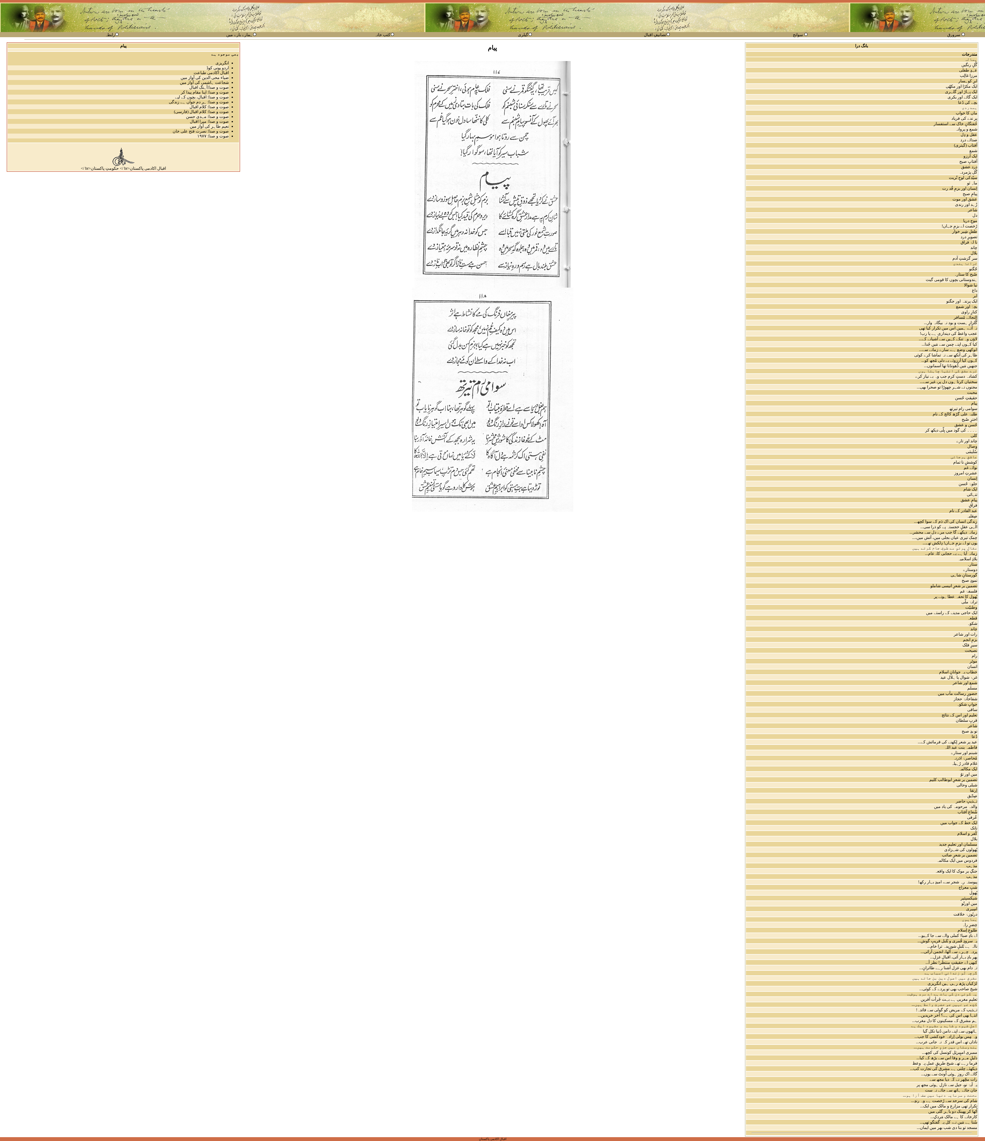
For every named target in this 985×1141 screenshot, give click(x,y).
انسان (972, 666)
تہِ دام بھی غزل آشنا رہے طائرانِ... (948, 968)
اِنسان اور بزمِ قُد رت (959, 188)
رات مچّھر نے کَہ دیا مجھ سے (953, 1079)
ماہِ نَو (972, 183)
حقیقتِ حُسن (966, 398)
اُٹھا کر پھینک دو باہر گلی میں (952, 1111)
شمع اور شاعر (965, 682)
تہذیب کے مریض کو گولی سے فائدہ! (946, 1010)
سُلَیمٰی (971, 451)
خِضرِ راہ (969, 925)
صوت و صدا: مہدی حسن (207, 116)
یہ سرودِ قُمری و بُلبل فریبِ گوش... (947, 941)
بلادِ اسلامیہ (967, 559)
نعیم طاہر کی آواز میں (209, 126)
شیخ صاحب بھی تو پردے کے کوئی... (948, 989)
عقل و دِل (969, 134)
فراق (973, 505)
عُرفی (972, 817)
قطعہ (972, 618)
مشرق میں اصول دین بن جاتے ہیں (944, 978)
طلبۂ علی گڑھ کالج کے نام (955, 414)
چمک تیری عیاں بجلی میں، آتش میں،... (944, 537)
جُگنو (973, 269)
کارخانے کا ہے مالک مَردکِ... (953, 1117)
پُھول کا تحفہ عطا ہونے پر (955, 596)
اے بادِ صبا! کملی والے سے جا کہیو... (947, 935)
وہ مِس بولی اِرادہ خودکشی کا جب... (945, 1036)
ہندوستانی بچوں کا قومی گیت (951, 279)
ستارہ (972, 564)
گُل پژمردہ (968, 172)
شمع (973, 150)
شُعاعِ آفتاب (967, 812)
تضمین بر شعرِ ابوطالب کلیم (953, 779)
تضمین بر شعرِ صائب (959, 855)
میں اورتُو (969, 903)
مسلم (972, 688)
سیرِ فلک (969, 645)
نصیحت (971, 650)
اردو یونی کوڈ (217, 68)
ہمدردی (969, 107)
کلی (974, 435)
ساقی (972, 709)
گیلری (523, 35)
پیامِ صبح (970, 194)
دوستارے (970, 569)
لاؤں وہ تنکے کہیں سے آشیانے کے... (948, 339)
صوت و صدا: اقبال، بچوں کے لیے (202, 97)
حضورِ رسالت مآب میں (957, 693)
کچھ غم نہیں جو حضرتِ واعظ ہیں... (944, 1004)
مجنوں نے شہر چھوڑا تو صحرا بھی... (947, 387)
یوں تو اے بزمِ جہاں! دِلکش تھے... (950, 543)
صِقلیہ (972, 516)
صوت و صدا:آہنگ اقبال (209, 87)
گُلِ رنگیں (969, 65)
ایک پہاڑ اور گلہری (961, 91)
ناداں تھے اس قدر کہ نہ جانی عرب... (946, 1042)
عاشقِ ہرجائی (964, 457)
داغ (974, 290)
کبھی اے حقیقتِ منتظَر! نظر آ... (951, 962)
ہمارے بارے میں (239, 35)
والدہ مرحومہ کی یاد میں (955, 806)
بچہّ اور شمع (966, 306)
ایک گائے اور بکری (962, 97)
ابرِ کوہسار (967, 81)
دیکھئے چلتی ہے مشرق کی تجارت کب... (943, 1068)
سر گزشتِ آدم (964, 258)
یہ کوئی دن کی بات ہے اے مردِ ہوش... (942, 994)
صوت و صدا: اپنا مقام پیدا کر (205, 92)
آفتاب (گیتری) (965, 145)
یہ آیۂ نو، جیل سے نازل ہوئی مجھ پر (947, 1085)
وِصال (972, 446)
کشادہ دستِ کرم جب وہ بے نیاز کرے (946, 376)
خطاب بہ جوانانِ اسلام (958, 672)
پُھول (973, 892)
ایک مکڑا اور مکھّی (961, 86)
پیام (974, 403)
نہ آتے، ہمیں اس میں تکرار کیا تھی (948, 328)
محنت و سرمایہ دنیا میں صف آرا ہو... (940, 1095)
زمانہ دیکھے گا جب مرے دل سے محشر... (943, 532)
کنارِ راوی (969, 312)
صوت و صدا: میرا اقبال (209, 121)
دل (974, 215)
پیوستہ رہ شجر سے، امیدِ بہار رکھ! (947, 882)
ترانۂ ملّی (969, 602)
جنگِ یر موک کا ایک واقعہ (956, 871)
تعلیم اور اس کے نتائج (959, 715)
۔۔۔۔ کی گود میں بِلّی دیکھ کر (951, 430)
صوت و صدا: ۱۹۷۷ (213, 136)
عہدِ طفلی (968, 70)
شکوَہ (972, 623)
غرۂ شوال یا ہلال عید (958, 677)
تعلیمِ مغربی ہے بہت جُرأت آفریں (949, 999)
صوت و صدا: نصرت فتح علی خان (201, 131)
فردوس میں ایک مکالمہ (957, 860)
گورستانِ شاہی (964, 575)
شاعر (972, 210)
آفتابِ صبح (968, 161)
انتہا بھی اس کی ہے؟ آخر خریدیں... (947, 1015)
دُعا (974, 736)
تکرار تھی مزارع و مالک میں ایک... (948, 1106)
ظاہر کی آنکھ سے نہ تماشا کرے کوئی (945, 355)
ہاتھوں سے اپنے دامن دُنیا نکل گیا (950, 1031)
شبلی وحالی (967, 785)
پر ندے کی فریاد (964, 118)
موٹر (973, 661)
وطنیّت (971, 607)
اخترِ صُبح (969, 419)
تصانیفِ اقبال (655, 35)
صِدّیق (972, 796)
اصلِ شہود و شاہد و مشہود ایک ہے (944, 1026)
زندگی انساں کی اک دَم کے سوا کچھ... (945, 521)
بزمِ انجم (970, 639)
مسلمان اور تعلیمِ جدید (958, 844)
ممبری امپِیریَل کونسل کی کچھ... (949, 1052)
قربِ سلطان (966, 720)
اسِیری (971, 909)
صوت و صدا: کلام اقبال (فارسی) (201, 111)
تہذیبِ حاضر (966, 801)
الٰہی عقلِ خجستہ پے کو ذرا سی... (948, 527)
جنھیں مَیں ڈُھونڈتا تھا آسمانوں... (950, 366)
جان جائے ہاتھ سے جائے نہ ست (951, 1090)
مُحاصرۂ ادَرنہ (965, 758)
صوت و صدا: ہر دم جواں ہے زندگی (199, 102)
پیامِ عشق (969, 500)
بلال (974, 253)
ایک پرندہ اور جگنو (961, 301)
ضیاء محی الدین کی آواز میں (205, 77)
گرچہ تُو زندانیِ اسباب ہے (950, 973)
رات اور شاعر (965, 634)
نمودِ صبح (969, 580)
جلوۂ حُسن (968, 484)
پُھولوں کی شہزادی (960, 849)
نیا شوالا (970, 285)
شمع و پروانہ (966, 129)
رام (974, 656)
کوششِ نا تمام (965, 462)
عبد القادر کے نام (963, 510)
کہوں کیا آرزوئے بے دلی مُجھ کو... (949, 360)
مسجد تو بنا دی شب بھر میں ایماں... (947, 1127)
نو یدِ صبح (969, 731)
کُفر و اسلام (967, 833)
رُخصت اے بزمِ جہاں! (959, 226)
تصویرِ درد (969, 237)
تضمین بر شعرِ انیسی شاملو (953, 586)
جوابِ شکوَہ (967, 704)
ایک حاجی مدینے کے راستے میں (951, 612)
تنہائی (972, 494)
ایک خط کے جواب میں (958, 822)
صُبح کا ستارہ (965, 274)
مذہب (971, 866)
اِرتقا (973, 790)
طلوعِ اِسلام (967, 930)
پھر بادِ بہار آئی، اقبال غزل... (953, 957)
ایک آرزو (970, 156)
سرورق (953, 35)
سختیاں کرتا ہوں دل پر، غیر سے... (948, 381)
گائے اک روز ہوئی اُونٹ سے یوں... (949, 1074)
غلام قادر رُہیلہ (964, 763)
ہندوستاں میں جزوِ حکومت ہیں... (945, 1047)
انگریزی (222, 63)
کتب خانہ (382, 35)
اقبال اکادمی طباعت (211, 73)
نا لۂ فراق (969, 242)
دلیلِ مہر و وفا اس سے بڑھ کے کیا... (947, 1058)
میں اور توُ (968, 774)
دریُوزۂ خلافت (965, 914)
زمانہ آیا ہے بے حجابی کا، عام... (951, 553)
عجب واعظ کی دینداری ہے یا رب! (948, 333)
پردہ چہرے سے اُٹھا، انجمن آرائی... (949, 951)
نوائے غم (970, 467)
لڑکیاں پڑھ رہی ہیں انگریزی (952, 983)
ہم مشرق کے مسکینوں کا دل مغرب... (944, 1020)
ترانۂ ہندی (965, 263)
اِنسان (972, 478)
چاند (973, 247)
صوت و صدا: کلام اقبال (209, 107)
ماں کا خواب (966, 113)
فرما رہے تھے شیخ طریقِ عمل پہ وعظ (944, 1063)
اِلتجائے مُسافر (965, 317)
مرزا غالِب (968, 75)
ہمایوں (969, 919)
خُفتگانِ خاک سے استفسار (955, 124)
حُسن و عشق (965, 425)
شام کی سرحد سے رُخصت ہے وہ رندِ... (944, 1100)
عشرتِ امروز (965, 473)
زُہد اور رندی (966, 204)
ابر (975, 296)
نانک (973, 828)
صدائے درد (968, 140)
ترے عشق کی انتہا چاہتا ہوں (947, 371)
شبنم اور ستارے (964, 752)
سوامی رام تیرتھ (963, 408)
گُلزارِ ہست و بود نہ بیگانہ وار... (950, 323)
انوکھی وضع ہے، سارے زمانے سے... (948, 349)
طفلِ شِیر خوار (964, 231)
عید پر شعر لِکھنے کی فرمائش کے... (947, 742)
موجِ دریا (970, 220)
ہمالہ (970, 59)
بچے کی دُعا (967, 102)
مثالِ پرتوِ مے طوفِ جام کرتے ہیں (944, 548)
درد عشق (969, 167)
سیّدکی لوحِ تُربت (963, 177)
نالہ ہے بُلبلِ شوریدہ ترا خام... (952, 946)
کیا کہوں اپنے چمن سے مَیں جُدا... (949, 344)
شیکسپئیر (969, 898)
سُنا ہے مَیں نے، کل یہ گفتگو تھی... (948, 1122)
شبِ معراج (968, 887)
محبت (972, 392)
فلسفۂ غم (968, 591)
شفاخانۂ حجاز (965, 699)
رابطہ (110, 35)
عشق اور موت (964, 199)
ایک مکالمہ (968, 769)
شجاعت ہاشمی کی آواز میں (204, 82)
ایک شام (970, 489)
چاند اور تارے (966, 441)
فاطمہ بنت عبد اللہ (960, 747)
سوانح (798, 35)
